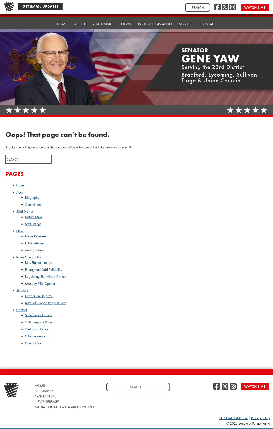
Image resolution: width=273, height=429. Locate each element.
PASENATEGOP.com (233, 418)
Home (62, 24)
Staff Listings (33, 224)
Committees (33, 204)
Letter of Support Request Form (45, 303)
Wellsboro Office (37, 329)
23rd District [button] (103, 24)
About (20, 192)
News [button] (126, 24)
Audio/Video (34, 250)
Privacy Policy (260, 418)
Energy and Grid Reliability (43, 269)
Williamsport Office (38, 322)
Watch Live (254, 7)
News (20, 231)
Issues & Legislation (29, 257)
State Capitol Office (38, 315)
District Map (33, 217)
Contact (21, 310)
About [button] (79, 24)
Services (22, 290)
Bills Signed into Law (39, 262)
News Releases (35, 236)
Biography (32, 197)
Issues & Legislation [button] (155, 24)
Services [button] (186, 24)
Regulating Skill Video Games (45, 276)
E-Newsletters (34, 243)
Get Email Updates (40, 6)
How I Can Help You (39, 296)
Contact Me (33, 343)
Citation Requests (37, 336)
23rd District (24, 211)
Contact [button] (208, 24)
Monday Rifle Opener (40, 283)
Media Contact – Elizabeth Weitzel (64, 407)
